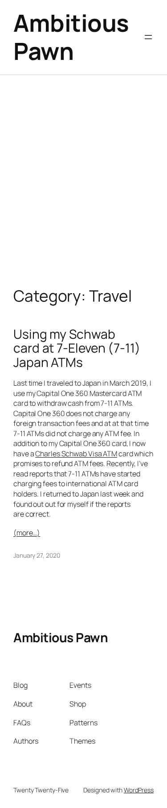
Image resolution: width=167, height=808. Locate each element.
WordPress (139, 790)
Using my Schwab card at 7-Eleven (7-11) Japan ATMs (76, 348)
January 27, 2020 (36, 555)
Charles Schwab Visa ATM (76, 454)
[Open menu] (148, 37)
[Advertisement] (83, 190)
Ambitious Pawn (71, 37)
